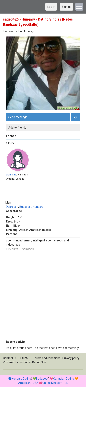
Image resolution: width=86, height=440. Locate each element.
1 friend (10, 143)
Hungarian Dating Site (32, 362)
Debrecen (12, 206)
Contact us (10, 358)
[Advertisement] (43, 297)
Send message (17, 117)
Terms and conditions (46, 358)
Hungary (38, 206)
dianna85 (11, 174)
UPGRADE (25, 358)
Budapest (25, 206)
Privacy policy (70, 358)
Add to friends (17, 127)
